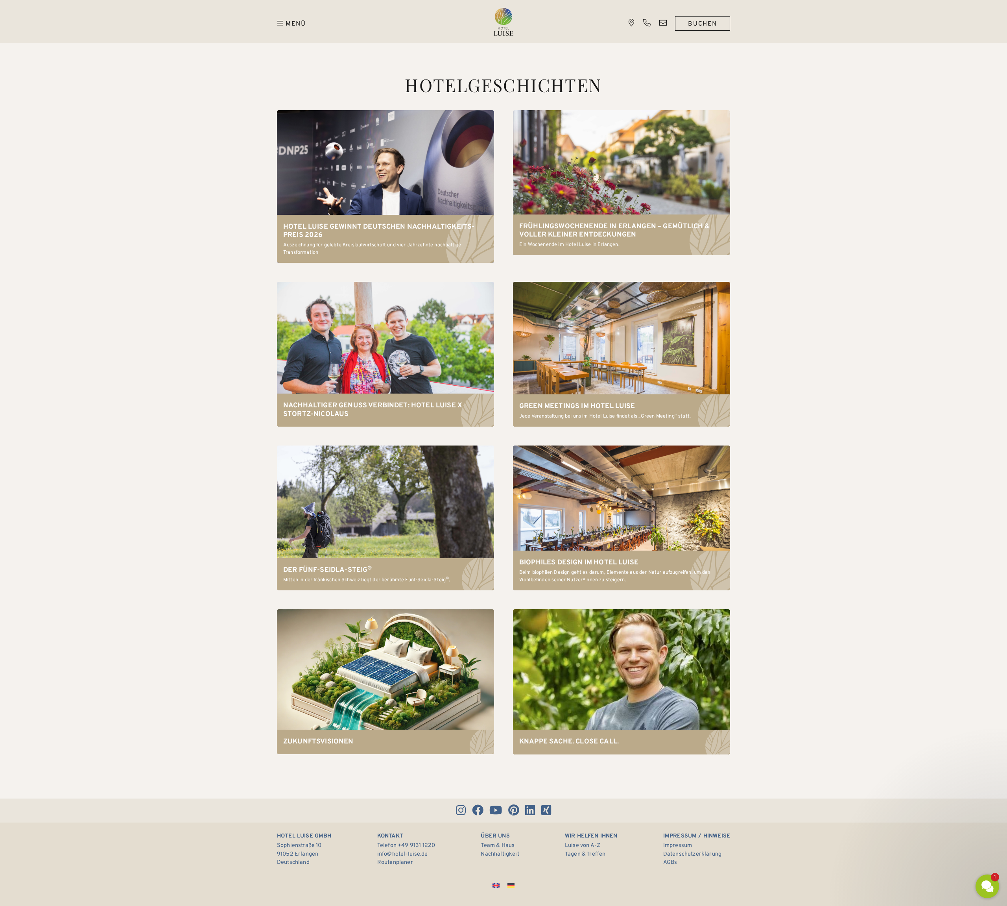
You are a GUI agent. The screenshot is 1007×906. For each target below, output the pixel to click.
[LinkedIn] (530, 811)
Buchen (702, 24)
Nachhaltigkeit (500, 854)
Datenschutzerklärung (692, 854)
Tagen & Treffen (585, 854)
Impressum (677, 845)
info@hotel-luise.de (402, 854)
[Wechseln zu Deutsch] (511, 885)
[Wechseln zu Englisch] (496, 885)
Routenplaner (395, 862)
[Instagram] (461, 811)
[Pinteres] (513, 811)
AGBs (670, 862)
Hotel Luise (503, 22)
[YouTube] (495, 811)
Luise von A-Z (582, 845)
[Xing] (546, 811)
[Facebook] (477, 811)
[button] (940, 816)
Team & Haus (498, 845)
